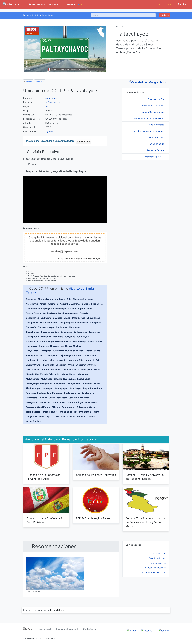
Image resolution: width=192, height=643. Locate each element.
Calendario (70, 4)
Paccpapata (46, 383)
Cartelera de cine (157, 558)
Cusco (48, 106)
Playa (86, 388)
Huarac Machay (73, 346)
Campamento (33, 308)
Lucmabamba (53, 369)
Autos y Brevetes (156, 124)
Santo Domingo (75, 402)
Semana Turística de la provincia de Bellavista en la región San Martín (146, 522)
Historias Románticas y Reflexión (148, 118)
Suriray (93, 407)
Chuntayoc (74, 327)
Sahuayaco (83, 397)
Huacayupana (95, 341)
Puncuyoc (57, 393)
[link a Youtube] (164, 630)
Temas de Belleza (156, 150)
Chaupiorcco (81, 322)
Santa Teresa (51, 98)
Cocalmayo (66, 332)
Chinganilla (95, 322)
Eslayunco (70, 336)
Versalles (60, 416)
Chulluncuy (61, 327)
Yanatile (91, 416)
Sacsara (73, 397)
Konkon (78, 355)
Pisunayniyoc (61, 388)
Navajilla (57, 379)
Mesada (97, 369)
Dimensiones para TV (154, 156)
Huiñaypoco (32, 355)
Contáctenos (89, 629)
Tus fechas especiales (155, 567)
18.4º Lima (164, 4)
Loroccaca (39, 369)
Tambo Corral (33, 411)
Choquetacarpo (46, 327)
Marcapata (86, 369)
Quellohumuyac (72, 393)
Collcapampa (80, 332)
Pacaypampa (83, 379)
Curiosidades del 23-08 (154, 572)
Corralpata (31, 336)
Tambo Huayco (49, 411)
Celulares (165, 15)
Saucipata (31, 407)
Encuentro (57, 336)
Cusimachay (44, 336)
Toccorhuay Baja (82, 411)
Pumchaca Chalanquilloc (38, 393)
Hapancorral (32, 341)
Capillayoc (46, 308)
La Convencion (52, 102)
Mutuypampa (32, 379)
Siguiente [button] (39, 81)
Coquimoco (94, 332)
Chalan (67, 318)
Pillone (97, 383)
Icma (42, 355)
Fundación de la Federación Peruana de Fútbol (43, 476)
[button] (81, 4)
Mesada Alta (32, 374)
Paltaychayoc (73, 383)
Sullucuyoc (82, 407)
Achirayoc (31, 299)
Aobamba (65, 303)
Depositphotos (57, 610)
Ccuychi (84, 313)
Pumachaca (96, 388)
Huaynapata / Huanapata (38, 350)
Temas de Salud (156, 144)
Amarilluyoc (32, 303)
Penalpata (87, 383)
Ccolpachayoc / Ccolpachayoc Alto (60, 313)
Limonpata (60, 360)
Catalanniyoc (59, 308)
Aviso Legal (45, 629)
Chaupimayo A (66, 322)
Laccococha (90, 355)
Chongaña (31, 327)
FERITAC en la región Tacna (93, 518)
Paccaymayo (32, 383)
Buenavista (97, 303)
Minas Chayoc (69, 374)
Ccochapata (90, 308)
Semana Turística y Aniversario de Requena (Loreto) (145, 476)
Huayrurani (58, 350)
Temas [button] (40, 4)
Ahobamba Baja (63, 299)
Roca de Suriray (47, 397)
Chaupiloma (51, 322)
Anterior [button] (29, 81)
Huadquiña (31, 346)
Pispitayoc (47, 388)
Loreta (29, 369)
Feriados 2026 (158, 553)
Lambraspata (32, 360)
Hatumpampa (47, 341)
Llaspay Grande (34, 364)
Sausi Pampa (43, 407)
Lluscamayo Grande (86, 364)
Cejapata (57, 318)
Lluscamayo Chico (65, 364)
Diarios (31, 4)
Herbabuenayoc (63, 341)
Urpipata (39, 416)
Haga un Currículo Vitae (152, 112)
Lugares (49, 131)
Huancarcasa (57, 346)
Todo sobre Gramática (153, 105)
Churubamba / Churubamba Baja (42, 332)
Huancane (43, 346)
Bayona (86, 303)
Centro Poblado (32, 15)
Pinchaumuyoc (33, 388)
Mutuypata (46, 379)
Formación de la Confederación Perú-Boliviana (45, 520)
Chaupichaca (93, 318)
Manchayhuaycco (70, 369)
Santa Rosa (44, 402)
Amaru (43, 303)
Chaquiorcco (78, 318)
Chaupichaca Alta (35, 322)
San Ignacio (31, 402)
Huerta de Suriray (74, 350)
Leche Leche (47, 360)
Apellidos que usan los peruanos (148, 131)
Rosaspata (61, 397)
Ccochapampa (75, 308)
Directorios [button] (52, 4)
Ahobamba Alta (45, 299)
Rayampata (31, 397)
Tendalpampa (65, 411)
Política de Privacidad (67, 629)
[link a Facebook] (147, 630)
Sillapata (56, 407)
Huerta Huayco (92, 350)
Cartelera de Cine (156, 137)
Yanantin (81, 416)
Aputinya (75, 303)
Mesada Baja (46, 374)
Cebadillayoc (32, 318)
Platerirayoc (75, 388)
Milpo (57, 374)
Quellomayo (88, 393)
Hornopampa (79, 341)
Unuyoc (30, 416)
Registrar (182, 4)
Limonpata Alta (75, 360)
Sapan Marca (90, 402)
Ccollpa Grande (34, 313)
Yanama (71, 416)
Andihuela (53, 303)
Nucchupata (69, 379)
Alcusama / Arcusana (83, 299)
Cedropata (45, 318)
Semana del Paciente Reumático (96, 474)
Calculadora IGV (156, 99)
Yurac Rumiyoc (33, 421)
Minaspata (83, 374)
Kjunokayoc (67, 355)
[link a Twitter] (131, 630)
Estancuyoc (83, 336)
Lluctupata (48, 364)
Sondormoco (68, 407)
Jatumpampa (52, 355)
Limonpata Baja (92, 360)
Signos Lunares (158, 563)
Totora (95, 411)
